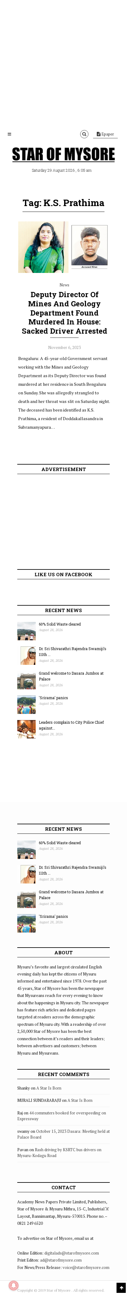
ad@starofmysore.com (61, 1260)
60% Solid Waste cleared (60, 624)
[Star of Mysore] (63, 155)
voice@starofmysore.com (86, 1267)
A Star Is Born (48, 1088)
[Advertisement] (63, 63)
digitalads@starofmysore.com (71, 1253)
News (64, 285)
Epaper (107, 134)
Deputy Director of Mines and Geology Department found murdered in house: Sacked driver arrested (64, 312)
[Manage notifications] (13, 1285)
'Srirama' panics (53, 697)
